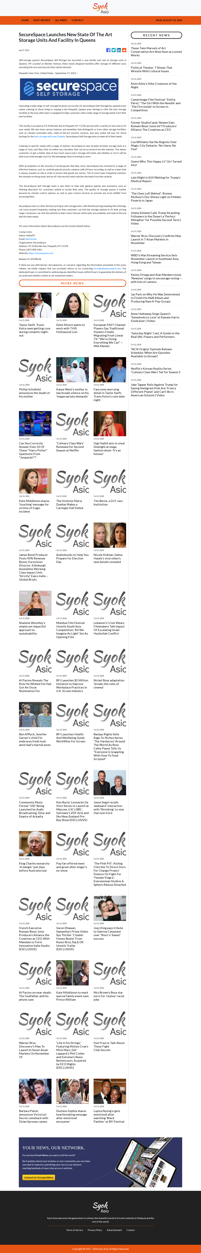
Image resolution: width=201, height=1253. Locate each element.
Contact (131, 1230)
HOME (25, 20)
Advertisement (114, 1230)
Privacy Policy (95, 1230)
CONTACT (77, 20)
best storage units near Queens (49, 136)
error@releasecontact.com (107, 268)
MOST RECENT (42, 20)
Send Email (30, 238)
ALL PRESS (61, 20)
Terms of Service (74, 1230)
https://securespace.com (41, 253)
